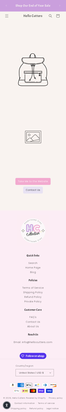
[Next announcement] (59, 5)
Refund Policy (33, 297)
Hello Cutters (18, 398)
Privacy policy (56, 398)
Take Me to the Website (33, 181)
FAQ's (33, 317)
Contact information (25, 403)
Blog (33, 272)
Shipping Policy (33, 292)
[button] (6, 16)
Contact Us (33, 190)
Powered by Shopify (36, 398)
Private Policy (32, 301)
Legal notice (52, 408)
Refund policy (36, 408)
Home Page (32, 267)
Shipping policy (18, 408)
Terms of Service (33, 287)
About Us (33, 326)
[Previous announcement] (6, 5)
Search (33, 263)
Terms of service (46, 403)
